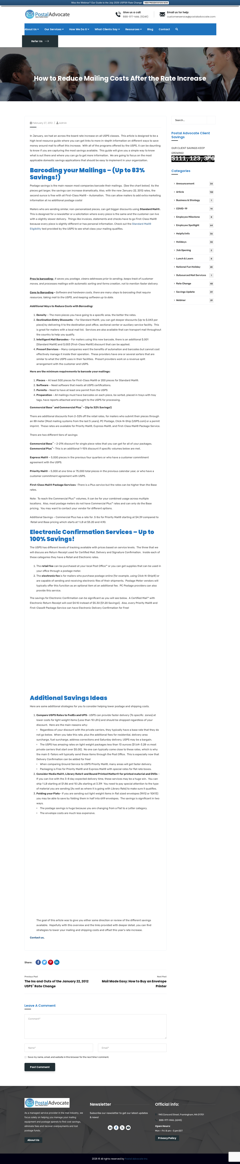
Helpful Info (194, 233)
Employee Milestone (194, 216)
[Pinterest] (50, 962)
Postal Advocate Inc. (136, 1158)
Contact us (37, 937)
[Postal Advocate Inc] (67, 14)
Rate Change (194, 283)
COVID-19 (194, 208)
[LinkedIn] (56, 962)
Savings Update (194, 291)
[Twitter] (44, 962)
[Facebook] (38, 962)
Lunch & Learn (194, 258)
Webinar (194, 300)
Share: (28, 962)
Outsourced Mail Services (194, 275)
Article (194, 191)
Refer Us (36, 41)
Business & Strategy (194, 200)
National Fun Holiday (194, 266)
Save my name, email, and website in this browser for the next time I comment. (68, 1057)
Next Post (162, 976)
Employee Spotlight (194, 225)
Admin (63, 123)
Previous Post (31, 976)
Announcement (194, 183)
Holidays (194, 241)
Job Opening (194, 250)
